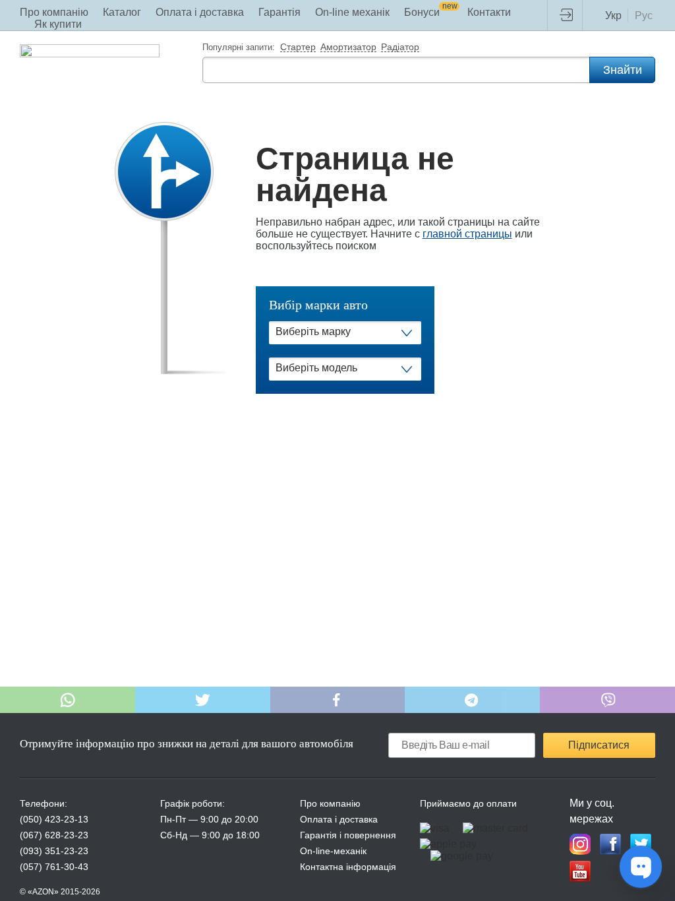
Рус (644, 15)
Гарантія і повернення (348, 835)
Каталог (122, 12)
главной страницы (467, 233)
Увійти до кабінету (569, 15)
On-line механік (352, 12)
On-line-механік (333, 851)
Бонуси (430, 12)
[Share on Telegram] (472, 700)
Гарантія (279, 12)
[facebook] (610, 844)
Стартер (298, 47)
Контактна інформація (348, 866)
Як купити (58, 24)
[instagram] (580, 844)
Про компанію (54, 12)
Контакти (489, 12)
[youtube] (580, 871)
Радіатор (400, 47)
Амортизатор (348, 47)
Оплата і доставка (200, 12)
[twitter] (640, 844)
